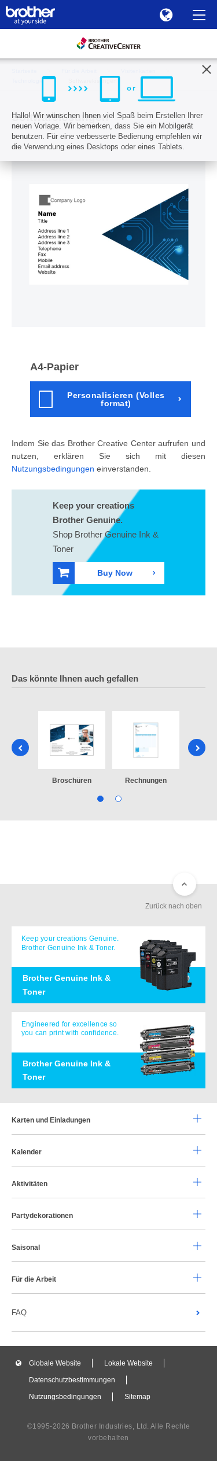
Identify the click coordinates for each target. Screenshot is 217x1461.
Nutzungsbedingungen (53, 468)
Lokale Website (128, 1363)
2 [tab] (118, 798)
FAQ (19, 1312)
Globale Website (55, 1363)
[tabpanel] (72, 749)
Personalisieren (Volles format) (116, 399)
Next (196, 747)
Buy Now (115, 572)
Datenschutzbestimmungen (72, 1380)
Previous (20, 747)
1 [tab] (100, 798)
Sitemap (137, 1397)
